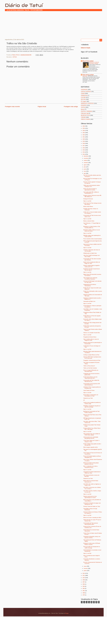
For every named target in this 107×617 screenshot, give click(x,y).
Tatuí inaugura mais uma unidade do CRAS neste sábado (91, 434)
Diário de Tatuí (24, 5)
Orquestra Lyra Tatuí (88, 398)
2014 (84, 152)
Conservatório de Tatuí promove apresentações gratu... (90, 523)
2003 (84, 586)
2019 (84, 141)
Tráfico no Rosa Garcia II (89, 365)
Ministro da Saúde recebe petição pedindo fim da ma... (91, 463)
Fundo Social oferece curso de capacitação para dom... (90, 377)
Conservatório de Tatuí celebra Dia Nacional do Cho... (91, 381)
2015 (84, 150)
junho (85, 169)
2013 (84, 154)
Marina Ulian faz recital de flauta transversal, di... (90, 481)
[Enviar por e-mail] (36, 55)
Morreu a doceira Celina (88, 221)
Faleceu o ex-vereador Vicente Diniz (91, 332)
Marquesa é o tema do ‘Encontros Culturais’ (94, 63)
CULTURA (83, 97)
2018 (84, 143)
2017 (84, 145)
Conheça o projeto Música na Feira (91, 354)
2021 (84, 137)
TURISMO (83, 117)
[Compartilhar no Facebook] (41, 55)
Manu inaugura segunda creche (90, 447)
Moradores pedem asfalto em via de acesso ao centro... (91, 230)
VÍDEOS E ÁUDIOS (85, 119)
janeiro (85, 570)
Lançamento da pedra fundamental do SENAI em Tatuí (91, 472)
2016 (84, 147)
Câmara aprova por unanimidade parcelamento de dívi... (90, 438)
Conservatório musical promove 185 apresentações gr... (91, 384)
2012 (84, 573)
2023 (84, 132)
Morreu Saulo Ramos (88, 206)
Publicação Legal (85, 113)
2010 (84, 577)
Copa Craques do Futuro (88, 390)
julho (85, 166)
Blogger (66, 613)
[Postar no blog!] (38, 55)
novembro (86, 158)
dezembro (86, 156)
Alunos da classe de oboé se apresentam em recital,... (90, 189)
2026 (84, 126)
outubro (85, 160)
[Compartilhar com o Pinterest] (42, 55)
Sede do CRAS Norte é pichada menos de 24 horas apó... (92, 357)
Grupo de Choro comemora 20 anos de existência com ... (92, 527)
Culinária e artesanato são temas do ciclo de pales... (91, 250)
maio (85, 171)
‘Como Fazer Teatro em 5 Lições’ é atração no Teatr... (91, 441)
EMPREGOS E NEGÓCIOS (87, 103)
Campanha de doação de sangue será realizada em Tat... (92, 503)
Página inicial (42, 106)
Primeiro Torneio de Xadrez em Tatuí (91, 506)
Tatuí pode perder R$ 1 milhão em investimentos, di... (91, 193)
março (85, 566)
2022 (84, 134)
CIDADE (83, 93)
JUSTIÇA (14, 57)
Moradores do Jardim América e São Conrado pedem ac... (91, 227)
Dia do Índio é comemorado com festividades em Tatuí (90, 395)
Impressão (85, 76)
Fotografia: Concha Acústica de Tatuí (91, 360)
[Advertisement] (53, 25)
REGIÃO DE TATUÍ (85, 115)
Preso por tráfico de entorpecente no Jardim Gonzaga (91, 547)
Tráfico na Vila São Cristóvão (90, 368)
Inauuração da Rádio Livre (89, 301)
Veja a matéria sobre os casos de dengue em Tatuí (91, 340)
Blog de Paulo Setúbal (88, 61)
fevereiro (86, 568)
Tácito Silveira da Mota (88, 74)
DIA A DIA (83, 99)
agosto (85, 164)
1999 (84, 592)
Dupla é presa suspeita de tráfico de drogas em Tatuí (91, 263)
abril (85, 173)
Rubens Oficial (15, 54)
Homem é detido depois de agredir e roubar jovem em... (91, 266)
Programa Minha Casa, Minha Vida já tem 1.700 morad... (91, 429)
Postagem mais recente (12, 106)
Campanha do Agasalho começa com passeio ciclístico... (91, 537)
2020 (84, 139)
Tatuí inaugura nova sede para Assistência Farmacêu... (90, 278)
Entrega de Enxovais (88, 198)
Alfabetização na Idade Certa (90, 253)
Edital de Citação (85, 47)
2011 (84, 575)
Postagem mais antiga (71, 106)
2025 (84, 128)
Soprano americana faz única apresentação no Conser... (90, 497)
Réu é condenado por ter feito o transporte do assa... (90, 467)
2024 (84, 130)
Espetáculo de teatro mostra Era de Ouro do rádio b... (91, 269)
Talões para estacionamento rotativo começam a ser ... (91, 186)
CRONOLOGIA (84, 95)
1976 (84, 595)
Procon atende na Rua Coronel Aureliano (92, 238)
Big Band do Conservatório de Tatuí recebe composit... (91, 412)
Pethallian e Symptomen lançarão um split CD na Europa (91, 406)
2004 (84, 584)
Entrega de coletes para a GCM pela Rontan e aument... (91, 544)
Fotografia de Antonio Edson (89, 337)
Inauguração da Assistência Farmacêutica (89, 285)
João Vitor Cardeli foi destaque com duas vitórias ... (91, 256)
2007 (84, 582)
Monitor (82, 109)
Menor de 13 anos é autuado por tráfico (92, 517)
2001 (84, 590)
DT (84, 400)
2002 (84, 588)
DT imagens (83, 101)
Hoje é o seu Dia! (87, 201)
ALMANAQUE (84, 89)
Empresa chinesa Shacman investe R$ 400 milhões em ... (92, 196)
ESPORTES (84, 105)
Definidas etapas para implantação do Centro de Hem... (91, 236)
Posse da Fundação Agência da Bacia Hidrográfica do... (92, 457)
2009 (84, 579)
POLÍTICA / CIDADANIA (86, 111)
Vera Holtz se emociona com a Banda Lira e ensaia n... (92, 488)
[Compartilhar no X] (39, 55)
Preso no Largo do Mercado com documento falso (90, 371)
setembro (86, 162)
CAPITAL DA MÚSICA (86, 91)
